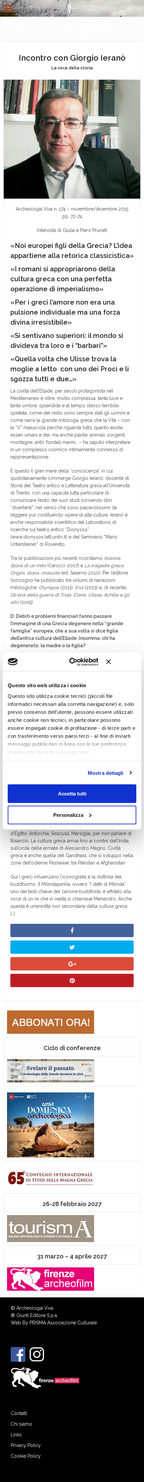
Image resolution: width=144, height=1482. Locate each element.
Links (16, 1434)
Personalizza (68, 814)
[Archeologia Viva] (72, 7)
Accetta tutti (72, 793)
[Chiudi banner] (121, 662)
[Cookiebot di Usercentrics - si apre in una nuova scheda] (72, 662)
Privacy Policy (26, 1445)
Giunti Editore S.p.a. (37, 1315)
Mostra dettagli (106, 772)
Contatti (19, 1413)
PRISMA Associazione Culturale (63, 1322)
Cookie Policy (26, 1456)
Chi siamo (21, 1424)
